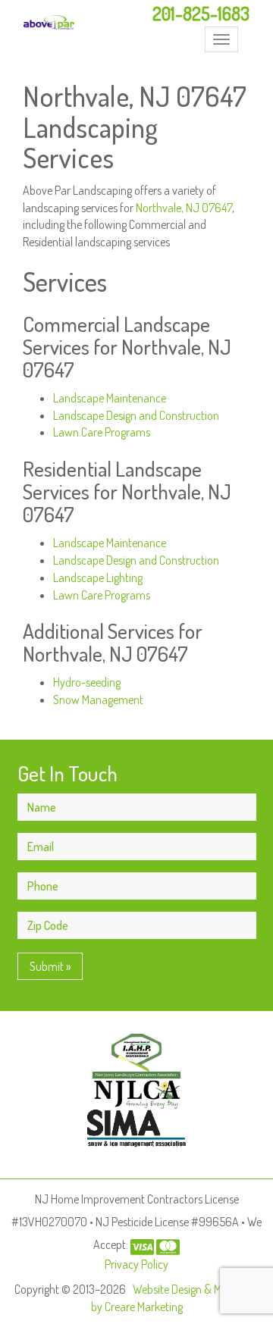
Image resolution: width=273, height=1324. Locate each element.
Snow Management (98, 699)
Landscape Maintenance (109, 397)
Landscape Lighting (98, 577)
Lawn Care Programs (101, 432)
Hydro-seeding (87, 682)
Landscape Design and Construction (136, 415)
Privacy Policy (136, 1264)
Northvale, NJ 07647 (184, 207)
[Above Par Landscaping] (49, 22)
